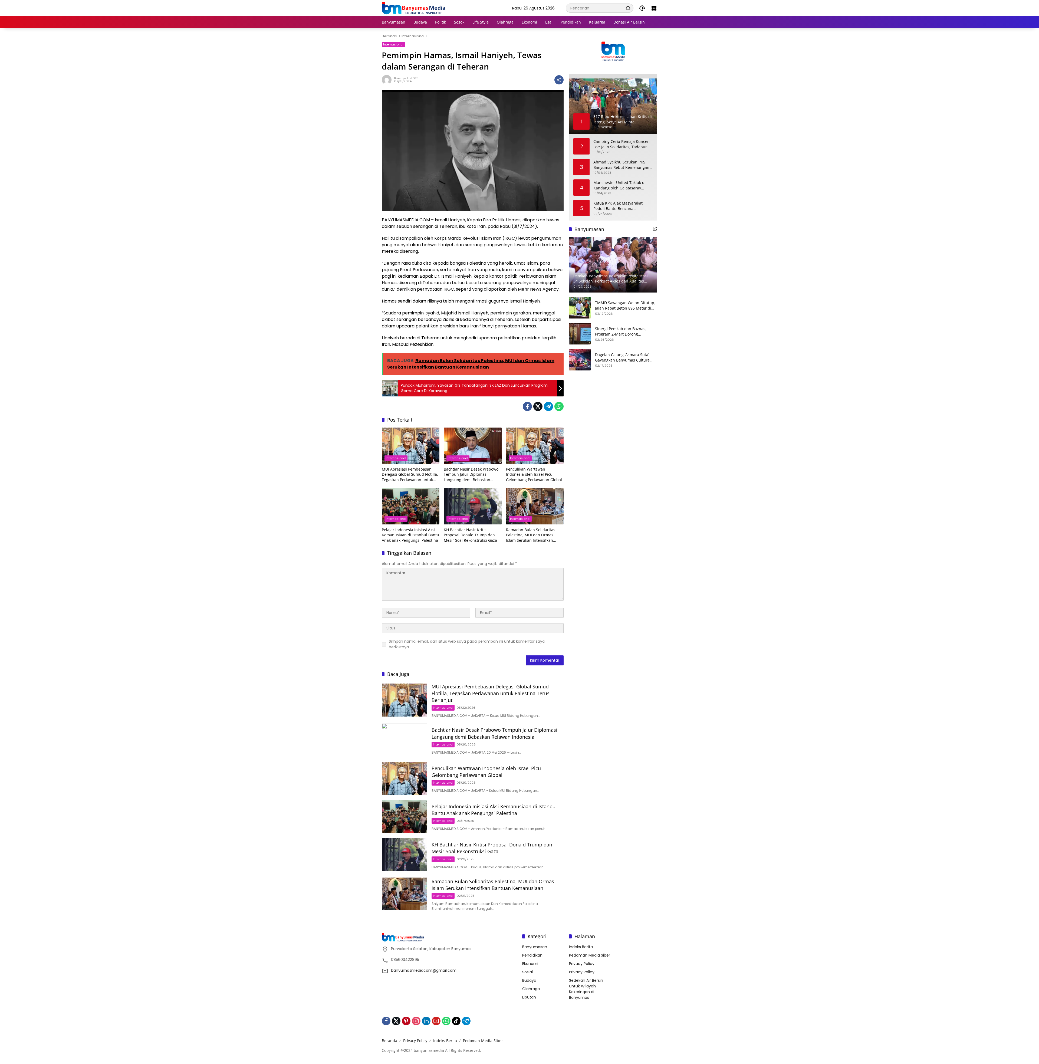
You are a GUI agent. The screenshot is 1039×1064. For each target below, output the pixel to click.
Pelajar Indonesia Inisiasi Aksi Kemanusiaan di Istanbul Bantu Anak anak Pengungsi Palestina (410, 535)
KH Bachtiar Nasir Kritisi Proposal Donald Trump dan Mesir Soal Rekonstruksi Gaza (470, 535)
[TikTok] (456, 1021)
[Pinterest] (406, 1021)
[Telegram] (548, 406)
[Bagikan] (559, 79)
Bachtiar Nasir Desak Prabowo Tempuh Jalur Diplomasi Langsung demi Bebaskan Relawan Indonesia (471, 474)
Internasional (393, 44)
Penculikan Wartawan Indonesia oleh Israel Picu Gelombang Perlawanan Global (534, 474)
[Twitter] (537, 406)
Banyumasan (534, 947)
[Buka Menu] (654, 8)
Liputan (529, 997)
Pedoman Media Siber (589, 955)
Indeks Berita (581, 947)
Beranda (389, 1040)
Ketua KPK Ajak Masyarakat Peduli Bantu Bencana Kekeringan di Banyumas (618, 206)
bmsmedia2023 (406, 78)
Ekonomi (530, 963)
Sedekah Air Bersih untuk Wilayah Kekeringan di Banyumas (586, 989)
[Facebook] (527, 406)
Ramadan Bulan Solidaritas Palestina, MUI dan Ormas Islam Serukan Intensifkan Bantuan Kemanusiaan (530, 535)
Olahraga (531, 988)
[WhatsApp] (559, 406)
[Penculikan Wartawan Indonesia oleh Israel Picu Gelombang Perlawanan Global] (535, 446)
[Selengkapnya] (654, 228)
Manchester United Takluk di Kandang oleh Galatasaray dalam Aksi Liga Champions (619, 185)
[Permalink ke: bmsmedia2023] (388, 80)
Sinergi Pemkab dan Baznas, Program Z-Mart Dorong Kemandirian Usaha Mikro (620, 331)
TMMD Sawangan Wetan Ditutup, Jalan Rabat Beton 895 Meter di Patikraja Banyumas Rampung (625, 305)
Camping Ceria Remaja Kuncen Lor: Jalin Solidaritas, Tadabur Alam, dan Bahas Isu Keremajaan (621, 144)
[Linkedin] (426, 1021)
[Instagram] (416, 1021)
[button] (628, 8)
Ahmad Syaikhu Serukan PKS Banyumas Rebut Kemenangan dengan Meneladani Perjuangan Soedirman (622, 164)
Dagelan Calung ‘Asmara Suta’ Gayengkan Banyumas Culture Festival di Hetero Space (622, 357)
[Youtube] (436, 1021)
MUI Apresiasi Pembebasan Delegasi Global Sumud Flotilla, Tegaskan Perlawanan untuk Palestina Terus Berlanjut (410, 474)
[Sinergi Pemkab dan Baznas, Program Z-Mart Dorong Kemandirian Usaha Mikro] (580, 333)
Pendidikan (532, 955)
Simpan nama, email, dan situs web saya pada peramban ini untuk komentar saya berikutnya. (467, 644)
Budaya (529, 980)
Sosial (527, 972)
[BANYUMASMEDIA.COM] (413, 8)
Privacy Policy (581, 963)
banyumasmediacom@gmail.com (423, 970)
